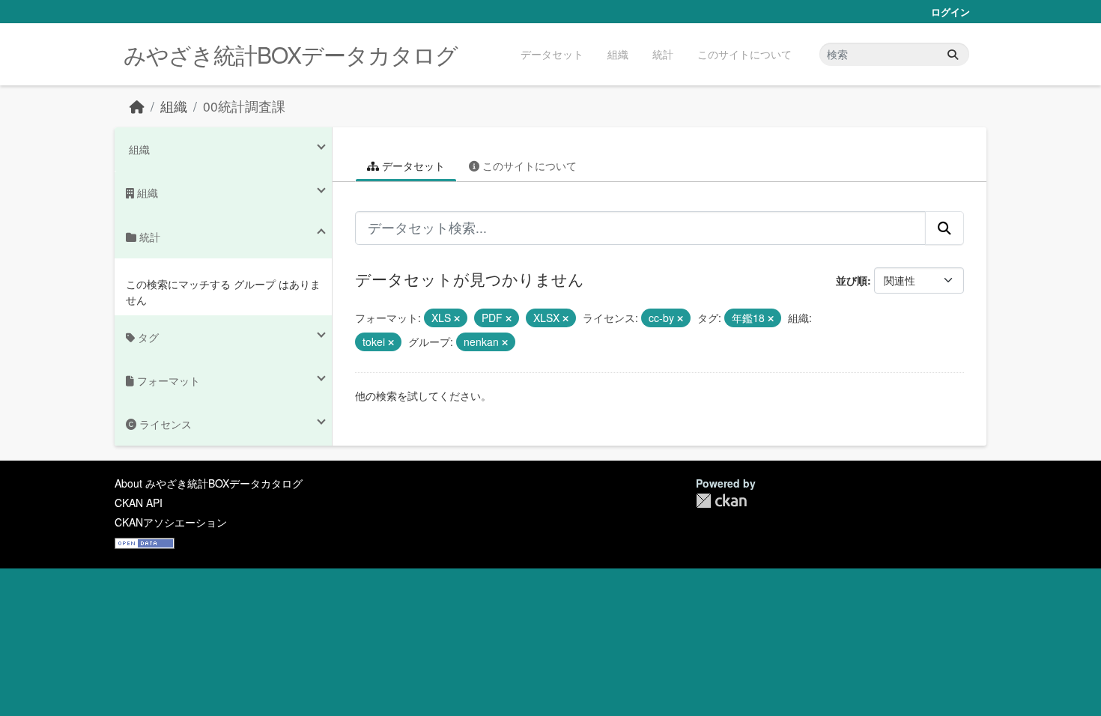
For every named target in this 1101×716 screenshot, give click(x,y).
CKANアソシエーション (171, 522)
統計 (662, 53)
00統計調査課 (244, 106)
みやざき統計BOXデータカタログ (291, 54)
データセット (552, 53)
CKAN (721, 501)
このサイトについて (744, 53)
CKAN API (139, 502)
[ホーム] (137, 106)
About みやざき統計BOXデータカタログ (209, 483)
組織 (617, 53)
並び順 (851, 280)
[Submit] (953, 54)
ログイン (950, 11)
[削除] (457, 318)
